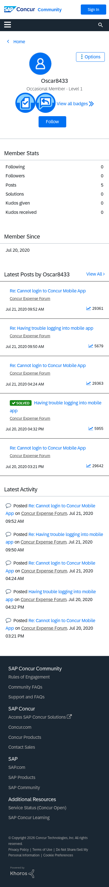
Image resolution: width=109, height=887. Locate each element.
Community (49, 9)
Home (19, 41)
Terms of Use (42, 850)
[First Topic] (25, 103)
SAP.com (16, 767)
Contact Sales (21, 747)
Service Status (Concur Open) (37, 807)
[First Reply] (45, 103)
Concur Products (24, 737)
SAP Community (24, 787)
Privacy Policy (18, 850)
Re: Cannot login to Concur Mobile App (48, 290)
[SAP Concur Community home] (19, 9)
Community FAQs (25, 687)
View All (94, 274)
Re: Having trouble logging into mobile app (51, 328)
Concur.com (19, 727)
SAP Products (21, 777)
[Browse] (10, 24)
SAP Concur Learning (28, 817)
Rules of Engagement (29, 677)
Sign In (93, 9)
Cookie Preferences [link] (58, 855)
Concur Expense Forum (30, 298)
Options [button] (92, 56)
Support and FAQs (26, 697)
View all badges (72, 103)
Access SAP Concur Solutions (37, 717)
